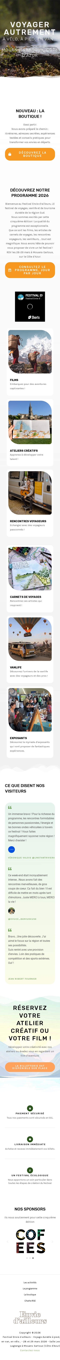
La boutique (30, 1294)
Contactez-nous (30, 1350)
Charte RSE (30, 1300)
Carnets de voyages (25, 597)
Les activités (30, 1282)
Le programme (30, 1288)
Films (14, 380)
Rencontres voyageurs (28, 521)
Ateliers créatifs (24, 450)
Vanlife (16, 667)
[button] (30, 1067)
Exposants (18, 738)
